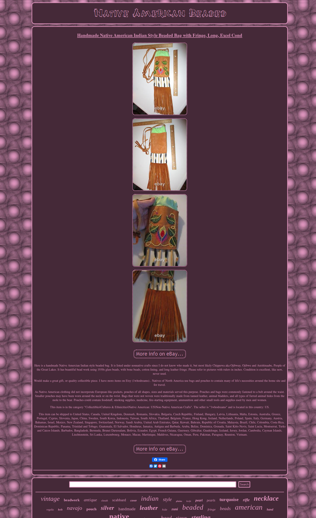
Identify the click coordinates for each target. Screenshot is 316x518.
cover (133, 500)
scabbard (119, 500)
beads (225, 508)
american (248, 507)
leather (149, 507)
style (167, 499)
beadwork (72, 500)
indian (150, 498)
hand (270, 509)
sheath (104, 500)
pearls (211, 500)
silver (107, 508)
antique (90, 499)
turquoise (229, 499)
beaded (192, 507)
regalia (50, 509)
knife (188, 501)
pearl (198, 500)
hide (164, 509)
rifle (246, 500)
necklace (266, 498)
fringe (212, 509)
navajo (74, 508)
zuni (175, 509)
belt (60, 509)
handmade (126, 509)
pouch (91, 509)
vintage (50, 498)
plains (179, 501)
